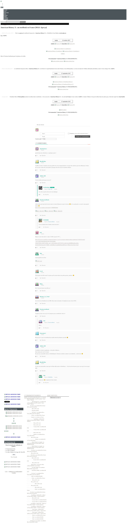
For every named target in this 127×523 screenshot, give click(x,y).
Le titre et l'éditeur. (10, 450)
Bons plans (6, 12)
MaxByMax (50, 377)
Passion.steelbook (51, 221)
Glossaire (6, 19)
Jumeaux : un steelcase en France (37, 417)
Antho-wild (50, 189)
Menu (2, 7)
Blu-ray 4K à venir (35, 408)
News (5, 11)
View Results (14, 457)
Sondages (6, 17)
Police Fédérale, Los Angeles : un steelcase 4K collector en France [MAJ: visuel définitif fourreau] (35, 443)
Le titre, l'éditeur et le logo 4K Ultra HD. (15, 452)
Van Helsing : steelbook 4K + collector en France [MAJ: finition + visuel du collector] (35, 420)
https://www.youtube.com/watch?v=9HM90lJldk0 (46, 207)
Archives (48, 397)
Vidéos (5, 16)
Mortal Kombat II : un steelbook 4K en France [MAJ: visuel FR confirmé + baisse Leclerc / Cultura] (36, 399)
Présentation (6, 3)
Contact (5, 5)
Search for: (3, 21)
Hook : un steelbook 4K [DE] (36, 476)
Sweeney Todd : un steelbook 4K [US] (39, 499)
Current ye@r (38, 139)
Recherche (22, 21)
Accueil (5, 10)
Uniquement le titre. (10, 449)
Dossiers (5, 15)
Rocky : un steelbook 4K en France (38, 415)
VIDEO (63, 53)
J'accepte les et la (79, 133)
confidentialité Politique (84, 133)
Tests (5, 13)
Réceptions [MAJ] (35, 410)
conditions (76, 133)
